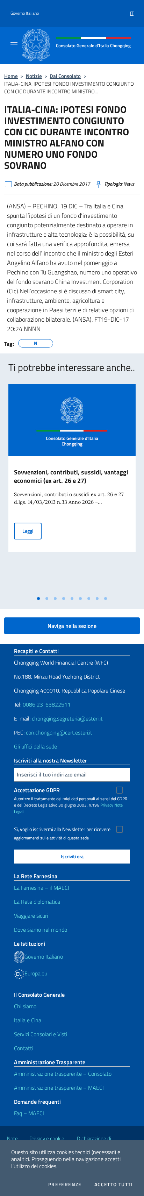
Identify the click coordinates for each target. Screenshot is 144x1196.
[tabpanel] (72, 488)
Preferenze (65, 1184)
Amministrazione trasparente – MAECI (59, 1087)
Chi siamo (25, 1006)
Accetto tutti (113, 1184)
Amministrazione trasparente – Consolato (62, 1073)
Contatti (23, 1048)
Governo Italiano (24, 13)
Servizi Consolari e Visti (40, 1034)
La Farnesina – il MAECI (41, 887)
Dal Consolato (65, 76)
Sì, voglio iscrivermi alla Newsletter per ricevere (62, 829)
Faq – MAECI (29, 1113)
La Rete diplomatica (37, 901)
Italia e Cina (27, 1020)
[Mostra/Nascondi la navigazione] (14, 45)
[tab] (38, 598)
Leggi (32, 531)
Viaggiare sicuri (31, 915)
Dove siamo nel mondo (40, 929)
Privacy (106, 805)
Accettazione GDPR (37, 790)
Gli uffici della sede (35, 746)
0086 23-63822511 (47, 704)
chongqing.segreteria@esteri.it (67, 718)
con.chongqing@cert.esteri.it (59, 732)
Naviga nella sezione (72, 626)
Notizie (34, 76)
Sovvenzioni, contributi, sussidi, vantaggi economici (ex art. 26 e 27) (71, 476)
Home (11, 76)
